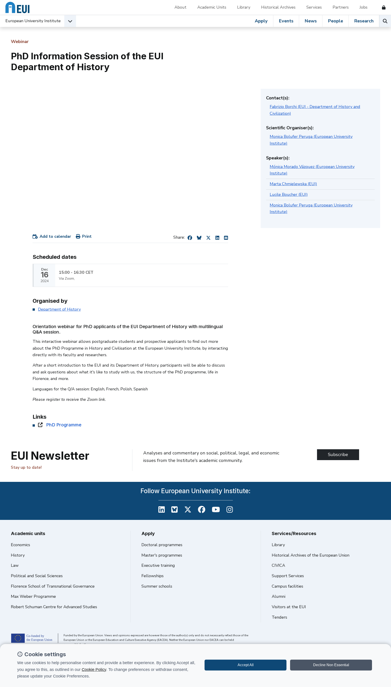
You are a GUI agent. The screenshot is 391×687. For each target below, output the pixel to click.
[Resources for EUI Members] (382, 7)
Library (243, 7)
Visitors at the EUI (289, 607)
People (335, 21)
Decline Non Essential (331, 665)
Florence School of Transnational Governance (53, 586)
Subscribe (338, 455)
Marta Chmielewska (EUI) (293, 184)
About (180, 7)
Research (364, 21)
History (18, 555)
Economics (20, 545)
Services (314, 7)
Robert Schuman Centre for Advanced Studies (54, 607)
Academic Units (211, 7)
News (311, 21)
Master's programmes (161, 555)
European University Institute (33, 21)
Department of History (59, 309)
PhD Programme (63, 425)
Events (286, 21)
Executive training (158, 565)
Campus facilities (287, 586)
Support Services (288, 576)
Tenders (279, 617)
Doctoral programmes (161, 545)
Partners (341, 7)
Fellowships (152, 576)
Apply (261, 21)
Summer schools (156, 586)
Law (15, 565)
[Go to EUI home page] (17, 7)
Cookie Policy (94, 669)
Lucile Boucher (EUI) (289, 194)
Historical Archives (278, 7)
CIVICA (278, 565)
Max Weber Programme (33, 596)
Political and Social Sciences (37, 576)
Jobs (363, 7)
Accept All (246, 665)
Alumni (278, 596)
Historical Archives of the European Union (310, 555)
